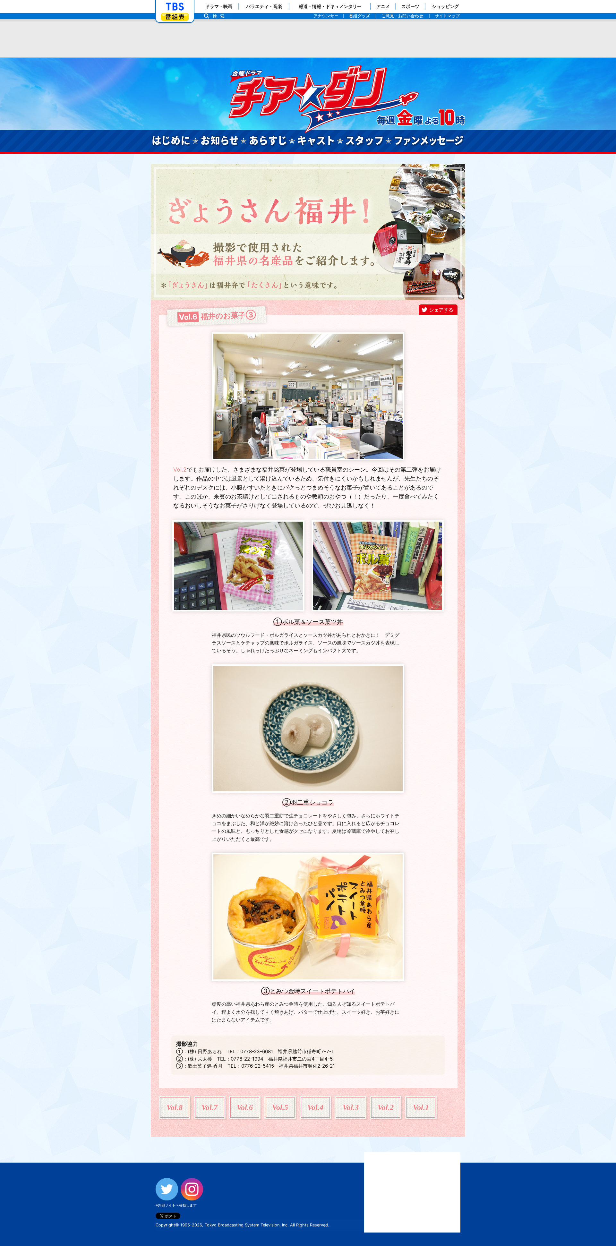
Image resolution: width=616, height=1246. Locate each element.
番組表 (175, 17)
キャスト (316, 140)
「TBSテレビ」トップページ (174, 7)
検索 (220, 16)
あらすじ (268, 140)
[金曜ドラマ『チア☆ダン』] (346, 98)
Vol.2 (180, 469)
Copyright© (167, 1225)
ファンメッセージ (429, 140)
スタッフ (364, 140)
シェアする (441, 310)
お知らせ (219, 140)
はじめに (171, 140)
